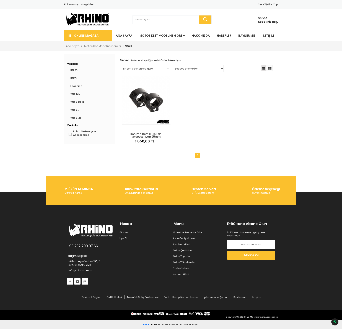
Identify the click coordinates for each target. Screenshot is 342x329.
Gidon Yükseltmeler (184, 262)
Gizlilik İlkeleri (114, 297)
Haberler (224, 35)
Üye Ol (123, 238)
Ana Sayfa (124, 35)
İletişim (268, 35)
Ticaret (150, 324)
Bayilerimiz (246, 35)
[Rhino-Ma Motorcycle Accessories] (87, 19)
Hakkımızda (201, 35)
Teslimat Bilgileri (91, 297)
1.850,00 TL (144, 141)
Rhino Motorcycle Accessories (84, 133)
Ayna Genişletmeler (185, 238)
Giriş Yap (124, 232)
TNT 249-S (77, 102)
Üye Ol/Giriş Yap (268, 4)
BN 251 (74, 78)
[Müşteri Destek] (334, 321)
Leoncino (76, 86)
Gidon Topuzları (182, 256)
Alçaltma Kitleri (182, 244)
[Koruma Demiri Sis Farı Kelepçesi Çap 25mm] (146, 100)
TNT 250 (75, 118)
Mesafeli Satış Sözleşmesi (143, 297)
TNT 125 (75, 94)
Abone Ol (251, 255)
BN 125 (74, 70)
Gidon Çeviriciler (183, 250)
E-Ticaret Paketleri (168, 324)
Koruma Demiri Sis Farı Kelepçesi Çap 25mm (146, 135)
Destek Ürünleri (182, 268)
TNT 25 (74, 110)
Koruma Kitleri (181, 274)
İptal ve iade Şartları (216, 297)
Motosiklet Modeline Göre (160, 35)
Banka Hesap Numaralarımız (181, 297)
